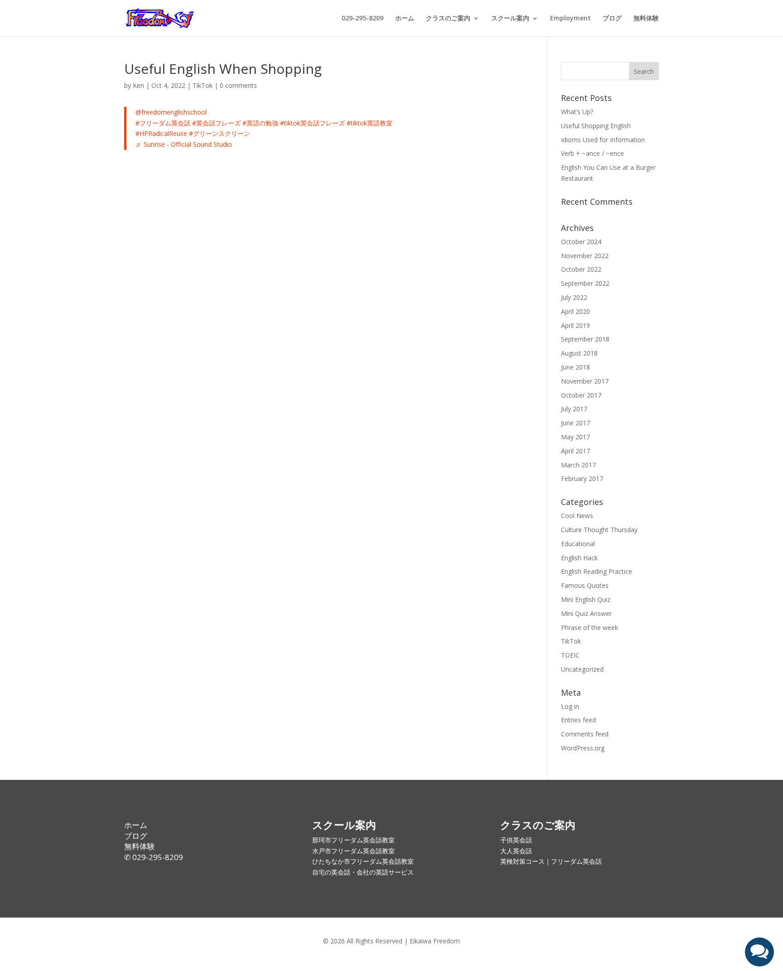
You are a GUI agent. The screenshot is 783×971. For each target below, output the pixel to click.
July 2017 (574, 408)
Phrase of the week (589, 627)
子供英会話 (516, 840)
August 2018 (579, 353)
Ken (138, 85)
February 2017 (582, 478)
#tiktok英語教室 (369, 123)
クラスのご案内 (448, 18)
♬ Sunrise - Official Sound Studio (183, 144)
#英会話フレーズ (216, 123)
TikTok (203, 85)
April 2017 (575, 451)
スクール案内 (510, 18)
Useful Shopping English (596, 125)
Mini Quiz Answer (586, 613)
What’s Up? (577, 111)
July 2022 (574, 297)
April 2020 (575, 311)
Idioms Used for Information (603, 139)
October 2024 (581, 241)
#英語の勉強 (260, 123)
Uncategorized (582, 669)
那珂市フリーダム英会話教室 (353, 840)
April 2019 (575, 325)
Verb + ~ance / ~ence (592, 153)
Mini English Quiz (585, 599)
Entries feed (578, 720)
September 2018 (585, 339)
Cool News (577, 515)
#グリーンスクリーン (219, 133)
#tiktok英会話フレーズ (312, 123)
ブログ (612, 18)
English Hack (579, 557)
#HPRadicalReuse (161, 133)
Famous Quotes (585, 585)
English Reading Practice (596, 571)
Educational (578, 543)
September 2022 (585, 283)
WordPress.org (582, 748)
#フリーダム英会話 (162, 123)
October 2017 (581, 395)
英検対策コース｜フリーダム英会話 (551, 861)
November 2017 (585, 381)
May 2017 (575, 437)
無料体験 (646, 18)
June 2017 (575, 422)
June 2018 (575, 367)
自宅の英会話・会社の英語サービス (363, 872)
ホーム (404, 18)
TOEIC (570, 655)
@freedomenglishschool (171, 112)
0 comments (238, 85)
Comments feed (585, 734)
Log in (570, 706)
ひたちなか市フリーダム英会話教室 (363, 861)
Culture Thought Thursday (599, 529)
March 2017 (578, 465)
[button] (759, 951)
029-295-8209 (362, 18)
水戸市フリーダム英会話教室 (353, 850)
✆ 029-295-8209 (153, 857)
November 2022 (585, 255)
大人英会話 (516, 850)
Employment (570, 18)
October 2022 (581, 269)
